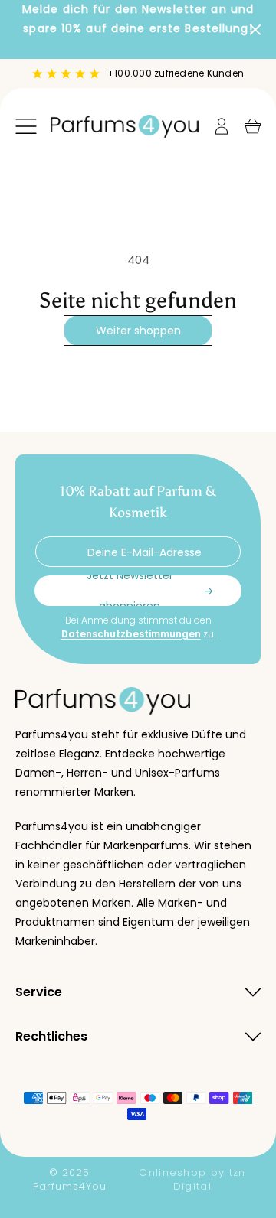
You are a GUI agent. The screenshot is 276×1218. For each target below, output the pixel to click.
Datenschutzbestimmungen (131, 633)
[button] (26, 126)
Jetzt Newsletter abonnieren (130, 590)
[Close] (255, 30)
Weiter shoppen (138, 330)
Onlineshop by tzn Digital (192, 1180)
